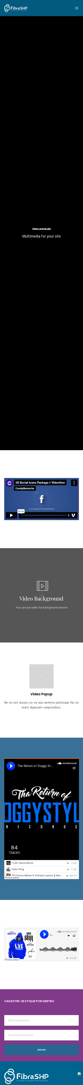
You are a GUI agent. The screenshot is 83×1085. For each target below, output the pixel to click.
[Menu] (75, 8)
